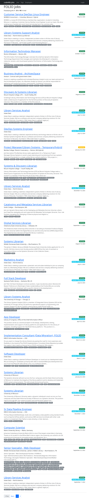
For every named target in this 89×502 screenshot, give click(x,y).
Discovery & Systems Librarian (20, 92)
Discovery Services (38, 104)
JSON (45, 384)
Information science (53, 465)
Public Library (11, 290)
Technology (35, 467)
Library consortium (46, 26)
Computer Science (27, 467)
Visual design (44, 462)
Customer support (26, 26)
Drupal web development (31, 469)
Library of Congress (19, 328)
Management (43, 65)
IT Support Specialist (16, 44)
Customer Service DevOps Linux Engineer (26, 14)
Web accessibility (20, 463)
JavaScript (7, 465)
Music (17, 159)
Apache (16, 462)
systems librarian (48, 104)
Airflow (10, 421)
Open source (18, 26)
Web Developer (26, 471)
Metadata (37, 85)
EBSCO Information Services (52, 467)
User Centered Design (10, 463)
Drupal (39, 469)
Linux (53, 26)
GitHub (18, 439)
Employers (28, 2)
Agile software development (36, 365)
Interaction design (35, 462)
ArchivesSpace (48, 85)
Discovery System (31, 177)
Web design (41, 467)
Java (35, 290)
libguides (45, 469)
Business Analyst (38, 122)
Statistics (27, 235)
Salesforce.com (28, 65)
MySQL (19, 465)
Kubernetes (7, 140)
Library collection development (55, 469)
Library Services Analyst (17, 110)
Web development (18, 471)
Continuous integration (35, 439)
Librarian (18, 308)
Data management (42, 347)
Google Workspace (9, 67)
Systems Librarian (13, 241)
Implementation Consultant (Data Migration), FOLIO (32, 335)
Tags (22, 2)
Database (50, 65)
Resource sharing (21, 198)
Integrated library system (22, 290)
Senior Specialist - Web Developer (22, 448)
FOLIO (6, 26)
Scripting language (13, 177)
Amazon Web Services (16, 140)
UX (49, 462)
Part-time (7, 159)
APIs (21, 177)
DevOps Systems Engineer (18, 129)
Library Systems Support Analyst (22, 32)
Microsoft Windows (18, 65)
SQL (16, 104)
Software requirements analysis (20, 85)
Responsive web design (55, 463)
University (29, 441)
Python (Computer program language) (13, 347)
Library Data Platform (41, 44)
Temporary (81, 147)
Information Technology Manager (22, 51)
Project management (41, 159)
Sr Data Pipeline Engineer (18, 409)
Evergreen (11, 26)
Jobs (18, 2)
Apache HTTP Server (9, 462)
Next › (13, 496)
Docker (9, 439)
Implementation (8, 85)
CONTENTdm (36, 65)
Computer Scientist (14, 427)
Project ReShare (26, 44)
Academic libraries (34, 179)
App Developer (12, 317)
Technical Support (9, 65)
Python (6, 177)
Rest (6, 439)
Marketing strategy (41, 271)
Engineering (7, 467)
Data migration (28, 159)
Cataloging (17, 216)
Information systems (16, 467)
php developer (26, 465)
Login (82, 2)
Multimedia (26, 462)
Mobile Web (46, 463)
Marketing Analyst (14, 259)
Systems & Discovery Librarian (20, 165)
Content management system (41, 465)
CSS (11, 465)
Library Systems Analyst (17, 296)
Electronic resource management (16, 235)
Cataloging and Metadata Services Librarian (28, 204)
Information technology (36, 308)
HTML (15, 465)
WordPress (20, 469)
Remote (39, 290)
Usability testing (55, 462)
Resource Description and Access (12, 179)
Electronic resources (28, 104)
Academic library (43, 179)
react (6, 290)
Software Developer (9, 328)
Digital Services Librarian (17, 223)
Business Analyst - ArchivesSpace (22, 73)
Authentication (50, 177)
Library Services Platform (10, 198)
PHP (32, 465)
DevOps (58, 26)
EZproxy (20, 104)
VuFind (33, 44)
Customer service (36, 26)
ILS (34, 159)
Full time (82, 14)
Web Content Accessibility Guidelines (33, 463)
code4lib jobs (9, 2)
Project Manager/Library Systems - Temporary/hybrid (33, 147)
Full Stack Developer (15, 278)
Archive (31, 85)
